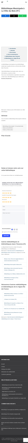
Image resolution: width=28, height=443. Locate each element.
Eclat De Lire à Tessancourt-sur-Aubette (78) (14, 308)
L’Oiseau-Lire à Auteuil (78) (10, 299)
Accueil (3, 364)
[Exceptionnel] (11, 193)
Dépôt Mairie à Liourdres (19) (8, 391)
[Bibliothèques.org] (14, 2)
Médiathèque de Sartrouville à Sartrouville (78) (12, 418)
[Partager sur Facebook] (5, 16)
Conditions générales (6, 374)
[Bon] (7, 193)
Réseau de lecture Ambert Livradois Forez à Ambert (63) (13, 423)
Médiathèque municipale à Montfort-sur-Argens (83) (14, 398)
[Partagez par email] (14, 16)
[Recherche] (26, 2)
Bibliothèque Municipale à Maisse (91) (13, 264)
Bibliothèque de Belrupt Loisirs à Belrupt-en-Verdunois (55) (13, 429)
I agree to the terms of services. (10, 231)
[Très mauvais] (3, 193)
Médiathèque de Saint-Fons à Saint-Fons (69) (12, 385)
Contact (3, 366)
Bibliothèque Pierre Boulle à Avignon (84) (10, 414)
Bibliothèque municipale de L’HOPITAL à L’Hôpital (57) (13, 409)
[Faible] (5, 193)
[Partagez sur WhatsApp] (22, 16)
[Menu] (2, 2)
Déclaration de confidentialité (8, 371)
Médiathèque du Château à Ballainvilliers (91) (14, 274)
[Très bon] (9, 193)
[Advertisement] (14, 33)
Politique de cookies (5, 369)
